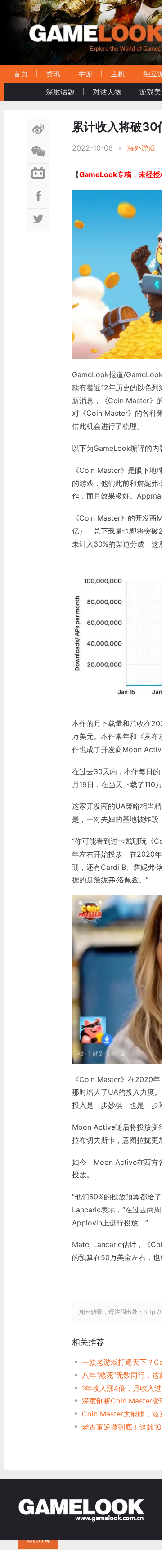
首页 (21, 73)
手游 (85, 73)
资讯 (53, 73)
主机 (118, 73)
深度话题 (60, 91)
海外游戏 (141, 147)
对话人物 (107, 91)
